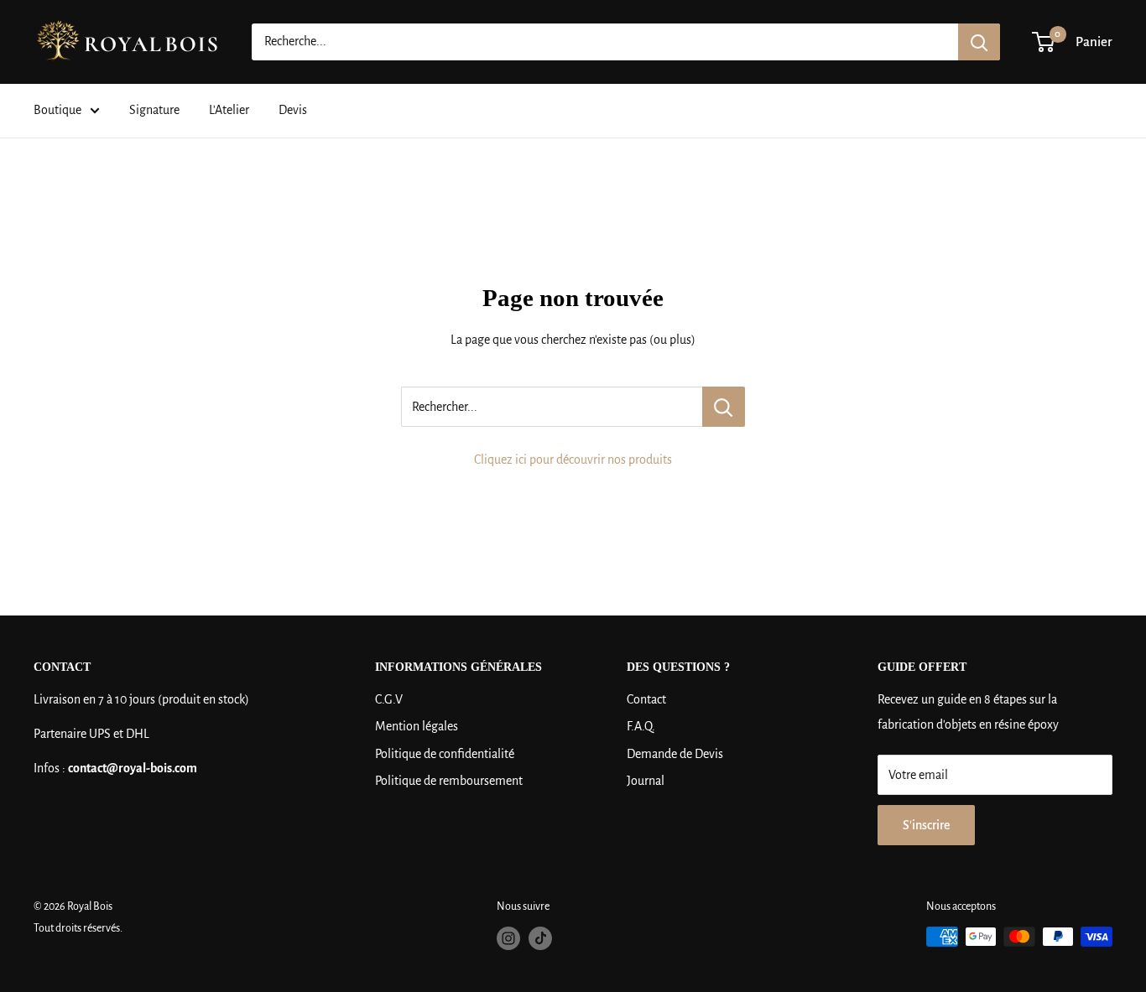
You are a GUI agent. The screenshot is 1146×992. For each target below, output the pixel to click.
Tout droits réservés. (78, 928)
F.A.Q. (641, 726)
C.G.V (389, 699)
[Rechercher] (979, 41)
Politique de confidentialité (444, 754)
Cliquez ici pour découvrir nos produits (573, 459)
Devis (293, 110)
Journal (645, 780)
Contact (646, 699)
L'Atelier (229, 110)
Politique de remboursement (449, 780)
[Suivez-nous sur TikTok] (540, 938)
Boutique (57, 110)
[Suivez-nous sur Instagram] (508, 938)
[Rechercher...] (723, 407)
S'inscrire (926, 825)
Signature (154, 110)
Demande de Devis (675, 754)
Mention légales (416, 726)
